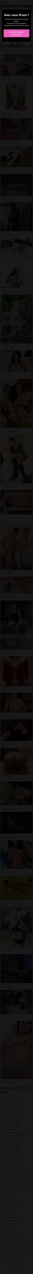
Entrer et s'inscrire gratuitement (16, 33)
